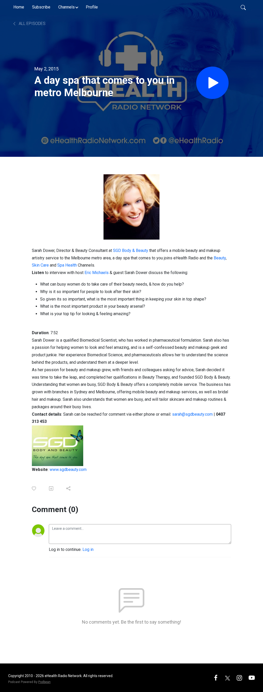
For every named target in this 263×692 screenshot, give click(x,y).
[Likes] (34, 488)
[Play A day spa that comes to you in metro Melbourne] (212, 83)
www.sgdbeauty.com (68, 469)
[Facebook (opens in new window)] (216, 677)
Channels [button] (66, 7)
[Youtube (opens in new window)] (252, 677)
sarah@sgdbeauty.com (192, 414)
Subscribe (41, 7)
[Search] (243, 7)
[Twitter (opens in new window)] (227, 677)
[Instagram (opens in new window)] (239, 677)
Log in (87, 549)
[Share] (69, 488)
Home (18, 7)
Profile (92, 7)
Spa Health (67, 265)
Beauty (220, 258)
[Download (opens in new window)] (51, 488)
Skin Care (40, 265)
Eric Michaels (96, 272)
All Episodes (31, 23)
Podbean (44, 682)
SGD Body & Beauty (130, 250)
